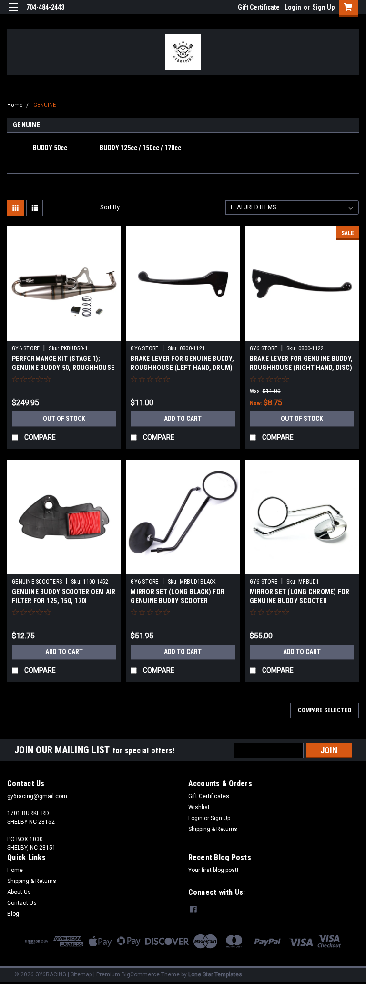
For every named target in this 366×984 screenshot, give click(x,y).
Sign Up (323, 7)
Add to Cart (183, 418)
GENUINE (44, 105)
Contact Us (22, 903)
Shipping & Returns (212, 829)
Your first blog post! (213, 870)
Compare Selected (324, 710)
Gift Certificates (208, 796)
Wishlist (199, 807)
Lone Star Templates (215, 974)
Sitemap (81, 974)
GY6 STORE (26, 348)
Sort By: (110, 207)
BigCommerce (141, 974)
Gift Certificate (259, 7)
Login (293, 7)
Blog (13, 914)
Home (15, 105)
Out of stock (64, 418)
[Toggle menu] (13, 13)
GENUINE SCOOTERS (37, 581)
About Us (19, 892)
